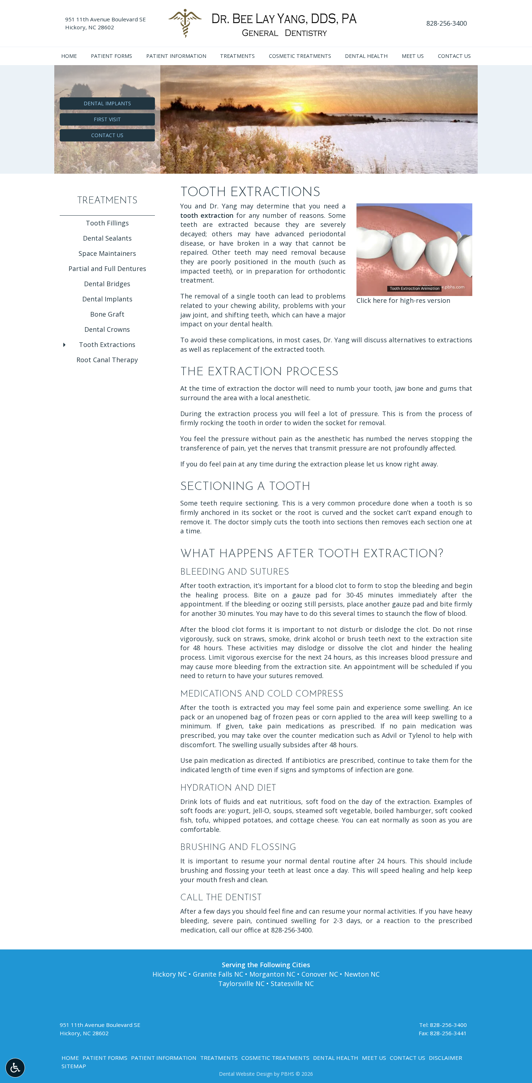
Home (69, 56)
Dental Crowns (107, 329)
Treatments (237, 56)
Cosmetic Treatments (300, 56)
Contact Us (454, 56)
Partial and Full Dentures (107, 268)
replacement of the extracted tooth (268, 349)
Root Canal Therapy (107, 359)
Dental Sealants (107, 238)
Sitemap (74, 1066)
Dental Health (366, 56)
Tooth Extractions (107, 344)
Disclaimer (445, 1057)
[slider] (414, 290)
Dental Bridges (107, 283)
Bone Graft (107, 314)
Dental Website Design (246, 1073)
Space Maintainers (107, 253)
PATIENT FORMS (111, 56)
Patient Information (176, 56)
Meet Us (413, 56)
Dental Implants (107, 299)
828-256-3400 (446, 23)
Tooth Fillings (107, 223)
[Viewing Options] (15, 1068)
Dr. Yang (223, 206)
